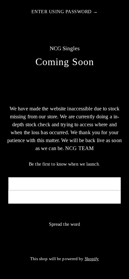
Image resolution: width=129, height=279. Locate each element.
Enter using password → (64, 11)
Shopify (92, 259)
